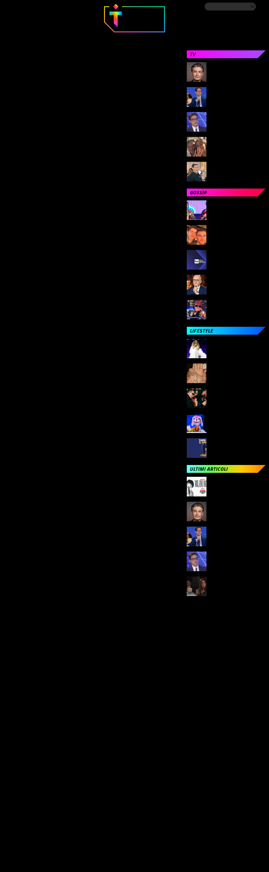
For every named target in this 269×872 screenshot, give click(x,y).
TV (60, 37)
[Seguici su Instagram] (27, 6)
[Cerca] (252, 6)
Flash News (253, 37)
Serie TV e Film (142, 37)
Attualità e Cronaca (24, 37)
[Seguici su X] (17, 6)
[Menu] (262, 6)
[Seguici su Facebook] (6, 6)
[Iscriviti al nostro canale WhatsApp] (59, 6)
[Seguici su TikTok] (38, 6)
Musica (108, 37)
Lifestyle (179, 37)
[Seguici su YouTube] (48, 6)
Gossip (82, 37)
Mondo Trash (215, 37)
